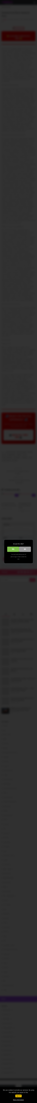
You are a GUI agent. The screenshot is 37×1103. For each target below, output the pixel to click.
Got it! (18, 1096)
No (25, 549)
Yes (13, 549)
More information (18, 1100)
